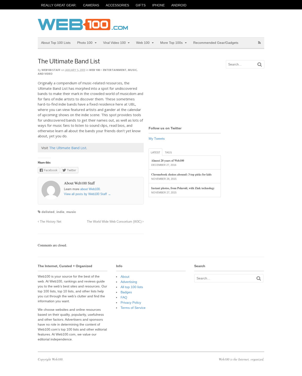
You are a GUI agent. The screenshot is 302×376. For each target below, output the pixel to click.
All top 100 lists (132, 287)
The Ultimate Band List (69, 62)
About (125, 276)
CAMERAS (91, 5)
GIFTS (141, 5)
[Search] (259, 64)
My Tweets (157, 138)
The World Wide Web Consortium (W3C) (115, 221)
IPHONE (158, 5)
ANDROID (178, 5)
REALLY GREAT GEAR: (58, 5)
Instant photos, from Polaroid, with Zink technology (182, 188)
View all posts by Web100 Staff (87, 194)
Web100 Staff (51, 70)
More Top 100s (171, 43)
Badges (126, 292)
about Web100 (90, 189)
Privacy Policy (131, 302)
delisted (48, 212)
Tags (168, 152)
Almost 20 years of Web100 (167, 161)
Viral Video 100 (114, 43)
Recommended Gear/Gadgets (215, 43)
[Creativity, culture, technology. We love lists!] (83, 27)
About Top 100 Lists (56, 43)
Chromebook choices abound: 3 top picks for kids (181, 174)
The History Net (50, 221)
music (71, 212)
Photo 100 (84, 43)
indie (60, 212)
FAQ (124, 297)
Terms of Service (133, 308)
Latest (155, 152)
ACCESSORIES (117, 5)
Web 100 (143, 43)
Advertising (129, 282)
